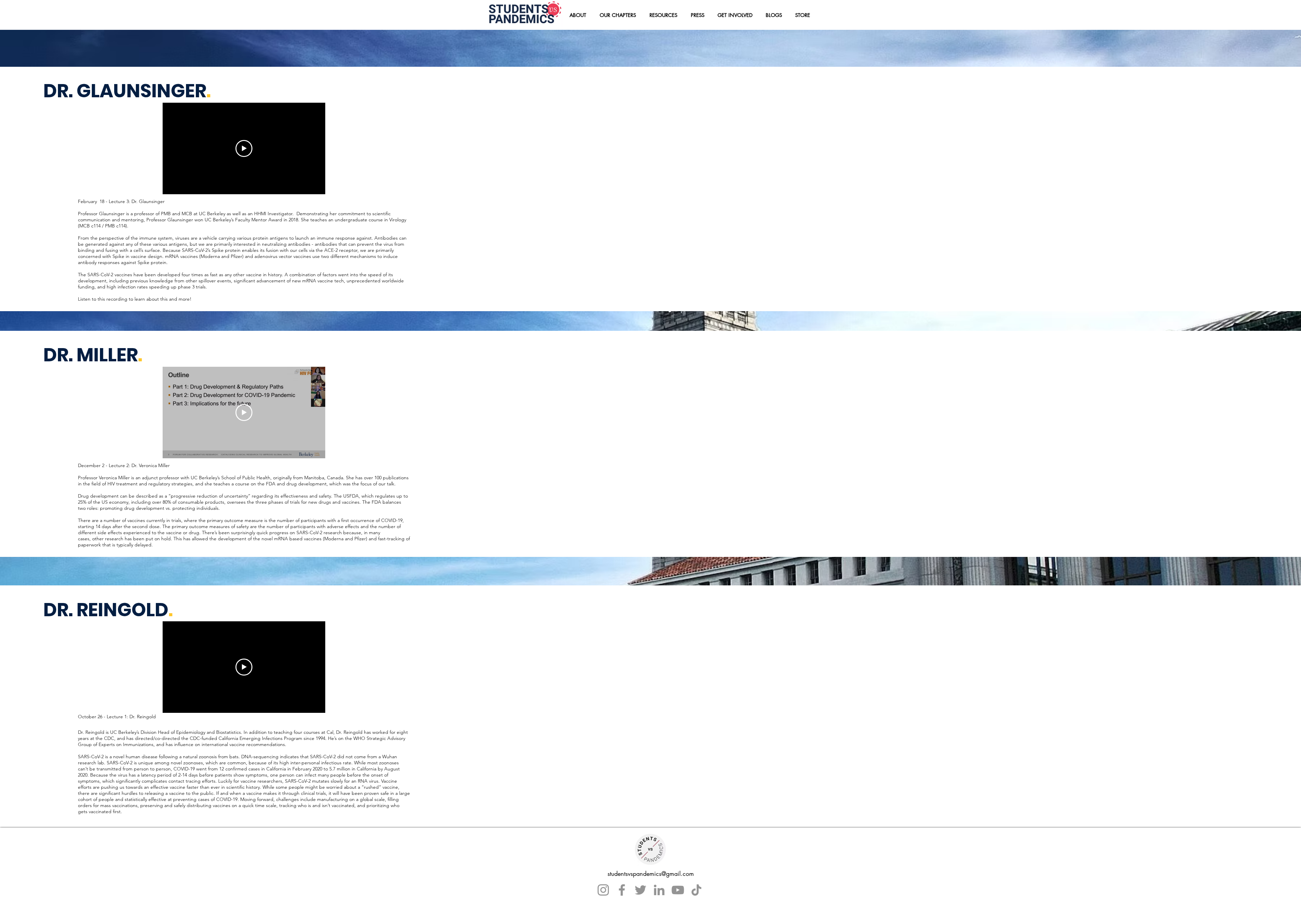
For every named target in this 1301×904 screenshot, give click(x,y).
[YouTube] (677, 890)
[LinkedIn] (659, 890)
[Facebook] (621, 890)
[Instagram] (603, 890)
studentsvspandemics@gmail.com (650, 873)
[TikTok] (696, 890)
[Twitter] (640, 890)
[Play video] (243, 148)
